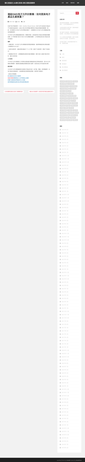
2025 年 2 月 (65, 188)
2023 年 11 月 (65, 236)
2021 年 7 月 (65, 327)
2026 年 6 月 (65, 136)
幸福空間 (75, 98)
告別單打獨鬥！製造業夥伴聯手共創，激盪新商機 (68, 42)
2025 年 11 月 (65, 159)
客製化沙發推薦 (63, 93)
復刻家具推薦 (67, 100)
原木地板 (62, 81)
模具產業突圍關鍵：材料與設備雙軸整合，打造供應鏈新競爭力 (69, 23)
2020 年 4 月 (65, 376)
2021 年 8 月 (65, 324)
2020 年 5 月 (65, 373)
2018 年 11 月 (65, 431)
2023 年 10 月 (65, 240)
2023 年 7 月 (65, 249)
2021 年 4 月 (65, 337)
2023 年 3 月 (65, 262)
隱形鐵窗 (62, 117)
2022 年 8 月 (65, 285)
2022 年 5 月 (65, 295)
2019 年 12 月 (65, 389)
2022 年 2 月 (65, 305)
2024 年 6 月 (65, 214)
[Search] (77, 13)
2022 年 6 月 (65, 292)
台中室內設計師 (73, 86)
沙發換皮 (70, 110)
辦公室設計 (65, 70)
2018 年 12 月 (65, 428)
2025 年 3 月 (65, 185)
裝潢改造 (64, 60)
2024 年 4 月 (65, 220)
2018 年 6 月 (65, 447)
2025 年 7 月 (65, 172)
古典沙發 (75, 81)
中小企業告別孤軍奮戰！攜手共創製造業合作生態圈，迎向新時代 (69, 37)
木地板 (69, 103)
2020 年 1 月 (65, 386)
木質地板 (62, 105)
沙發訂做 (75, 110)
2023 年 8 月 (65, 246)
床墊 (61, 100)
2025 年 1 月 (65, 191)
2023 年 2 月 (65, 266)
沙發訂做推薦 (63, 112)
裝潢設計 (64, 64)
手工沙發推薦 (63, 103)
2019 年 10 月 (65, 396)
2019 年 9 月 (65, 399)
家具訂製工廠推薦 (72, 96)
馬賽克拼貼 (72, 117)
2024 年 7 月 (65, 211)
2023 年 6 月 (65, 253)
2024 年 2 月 (65, 227)
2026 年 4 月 (65, 142)
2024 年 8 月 (65, 207)
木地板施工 (74, 103)
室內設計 (71, 93)
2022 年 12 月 (65, 272)
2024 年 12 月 (65, 194)
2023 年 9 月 (65, 243)
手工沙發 (73, 100)
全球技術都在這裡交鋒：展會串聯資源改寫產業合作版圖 (69, 28)
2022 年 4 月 (65, 298)
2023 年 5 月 (65, 256)
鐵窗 (69, 115)
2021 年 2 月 (65, 344)
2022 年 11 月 (65, 275)
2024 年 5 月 (65, 217)
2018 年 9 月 (65, 438)
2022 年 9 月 (65, 282)
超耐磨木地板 (63, 115)
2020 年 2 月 (65, 383)
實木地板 (70, 98)
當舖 (78, 3)
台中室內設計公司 (64, 86)
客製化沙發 (68, 91)
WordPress (79, 460)
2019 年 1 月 (65, 425)
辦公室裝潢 (65, 67)
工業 (63, 3)
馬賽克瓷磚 (62, 120)
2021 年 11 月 (65, 314)
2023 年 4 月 (65, 259)
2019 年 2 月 (65, 421)
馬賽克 (67, 117)
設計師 (76, 112)
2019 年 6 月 (65, 408)
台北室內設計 (73, 88)
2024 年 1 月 (65, 230)
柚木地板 (68, 105)
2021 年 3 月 (65, 340)
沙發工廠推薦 (63, 110)
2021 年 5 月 (65, 334)
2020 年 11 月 (65, 353)
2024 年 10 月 (65, 201)
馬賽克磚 (75, 120)
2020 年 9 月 (65, 360)
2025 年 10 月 (65, 162)
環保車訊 (73, 3)
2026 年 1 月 (65, 152)
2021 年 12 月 (65, 311)
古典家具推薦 (69, 81)
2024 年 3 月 (65, 224)
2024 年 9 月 (65, 204)
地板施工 (62, 91)
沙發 (61, 108)
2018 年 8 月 (65, 441)
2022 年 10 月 (65, 279)
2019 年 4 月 (65, 415)
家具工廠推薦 (63, 96)
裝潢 (67, 3)
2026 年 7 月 (65, 133)
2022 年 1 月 (65, 308)
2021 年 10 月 (65, 318)
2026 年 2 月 (65, 149)
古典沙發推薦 (63, 83)
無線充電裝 (11, 78)
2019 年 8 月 (65, 402)
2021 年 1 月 (65, 347)
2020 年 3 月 (65, 379)
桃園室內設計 (74, 105)
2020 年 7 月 (65, 366)
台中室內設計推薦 (64, 88)
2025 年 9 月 (65, 165)
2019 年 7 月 (65, 405)
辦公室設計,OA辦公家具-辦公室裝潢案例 (20, 3)
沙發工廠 (71, 108)
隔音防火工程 (74, 115)
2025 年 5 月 (65, 178)
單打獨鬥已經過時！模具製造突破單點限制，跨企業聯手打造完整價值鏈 (69, 33)
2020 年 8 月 (65, 363)
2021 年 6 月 (65, 331)
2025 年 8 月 (65, 168)
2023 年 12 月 (65, 233)
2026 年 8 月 (65, 129)
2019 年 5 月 (65, 412)
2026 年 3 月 (65, 146)
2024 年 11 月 (65, 198)
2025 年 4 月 (65, 181)
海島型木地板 (71, 112)
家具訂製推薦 (63, 98)
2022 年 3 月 (65, 301)
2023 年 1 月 (65, 269)
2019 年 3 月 (65, 418)
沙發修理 (66, 108)
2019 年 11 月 (65, 392)
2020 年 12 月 (65, 350)
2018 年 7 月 (65, 444)
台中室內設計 (71, 83)
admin (18, 21)
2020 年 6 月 (65, 370)
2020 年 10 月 (65, 357)
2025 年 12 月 (65, 155)
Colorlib (68, 460)
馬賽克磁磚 (69, 120)
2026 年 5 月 (65, 139)
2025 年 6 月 (65, 175)
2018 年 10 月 (65, 434)
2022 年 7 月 (65, 288)
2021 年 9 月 (65, 321)
